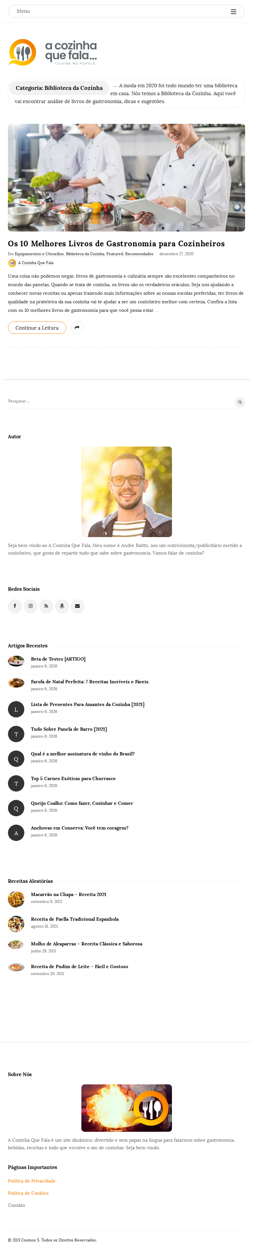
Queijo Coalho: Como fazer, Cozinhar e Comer (82, 803)
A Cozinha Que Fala (35, 262)
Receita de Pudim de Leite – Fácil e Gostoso (79, 966)
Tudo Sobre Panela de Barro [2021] (69, 729)
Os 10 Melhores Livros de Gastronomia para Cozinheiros (116, 243)
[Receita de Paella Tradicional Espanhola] (16, 924)
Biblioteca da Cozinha (85, 254)
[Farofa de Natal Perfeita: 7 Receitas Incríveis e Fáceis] (16, 683)
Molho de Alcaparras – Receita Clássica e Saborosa (86, 944)
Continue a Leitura (37, 328)
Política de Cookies (28, 1193)
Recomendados (139, 254)
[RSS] (46, 606)
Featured (114, 254)
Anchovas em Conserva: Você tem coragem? (79, 828)
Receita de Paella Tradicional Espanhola (75, 919)
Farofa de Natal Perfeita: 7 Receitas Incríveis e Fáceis (90, 682)
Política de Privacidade (32, 1181)
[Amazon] (62, 606)
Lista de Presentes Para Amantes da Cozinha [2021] (87, 704)
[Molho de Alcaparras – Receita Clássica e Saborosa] (16, 945)
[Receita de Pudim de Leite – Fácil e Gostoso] (16, 967)
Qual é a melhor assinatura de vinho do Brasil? (83, 754)
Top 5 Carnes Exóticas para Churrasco (73, 778)
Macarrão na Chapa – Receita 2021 (68, 894)
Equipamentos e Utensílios (39, 254)
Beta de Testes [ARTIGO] (58, 659)
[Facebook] (15, 606)
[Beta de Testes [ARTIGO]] (16, 661)
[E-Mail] (77, 606)
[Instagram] (31, 606)
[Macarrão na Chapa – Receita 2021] (16, 899)
